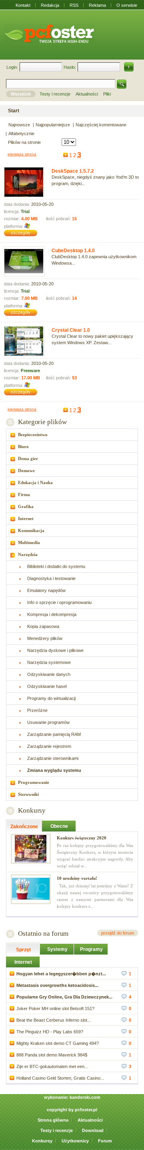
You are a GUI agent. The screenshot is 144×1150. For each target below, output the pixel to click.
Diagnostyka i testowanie (51, 578)
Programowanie (33, 782)
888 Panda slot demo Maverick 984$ (51, 1054)
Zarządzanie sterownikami (52, 758)
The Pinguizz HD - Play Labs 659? (49, 1031)
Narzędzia (28, 554)
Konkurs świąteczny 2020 (81, 837)
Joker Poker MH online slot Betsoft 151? (55, 1008)
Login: (12, 67)
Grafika (26, 506)
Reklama (97, 5)
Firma (24, 494)
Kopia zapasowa (43, 626)
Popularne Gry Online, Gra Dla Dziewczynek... (64, 997)
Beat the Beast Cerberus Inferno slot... (53, 1020)
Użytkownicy (75, 1140)
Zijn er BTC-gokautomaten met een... (52, 1066)
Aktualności (90, 1120)
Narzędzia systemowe (49, 662)
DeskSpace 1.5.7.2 (73, 171)
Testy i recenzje (56, 1130)
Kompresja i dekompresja (51, 614)
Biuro (23, 446)
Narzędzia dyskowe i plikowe (55, 650)
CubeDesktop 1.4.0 (73, 250)
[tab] (72, 434)
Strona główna (53, 1120)
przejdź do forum (117, 933)
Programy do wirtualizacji (51, 698)
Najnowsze (19, 124)
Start (13, 111)
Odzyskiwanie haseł (46, 686)
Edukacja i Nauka (35, 482)
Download (93, 1130)
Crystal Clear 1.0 (71, 330)
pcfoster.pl (86, 1109)
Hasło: (70, 67)
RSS (74, 5)
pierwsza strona (22, 154)
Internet (26, 518)
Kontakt (23, 5)
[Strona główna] (49, 33)
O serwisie (126, 5)
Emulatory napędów (46, 590)
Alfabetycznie (21, 133)
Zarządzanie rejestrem (49, 746)
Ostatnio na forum (43, 933)
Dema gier (28, 458)
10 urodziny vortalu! (77, 878)
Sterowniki (28, 794)
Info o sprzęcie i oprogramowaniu (59, 602)
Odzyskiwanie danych (48, 674)
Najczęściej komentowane (101, 124)
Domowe (26, 470)
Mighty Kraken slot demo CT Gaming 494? (57, 1043)
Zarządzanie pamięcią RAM (54, 734)
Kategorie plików (42, 422)
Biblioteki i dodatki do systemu (56, 566)
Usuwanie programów (48, 722)
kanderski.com (85, 1097)
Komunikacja (31, 530)
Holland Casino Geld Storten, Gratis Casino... (60, 1078)
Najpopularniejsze (53, 124)
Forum (105, 1140)
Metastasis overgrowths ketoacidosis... (57, 985)
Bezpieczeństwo (33, 434)
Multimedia (29, 542)
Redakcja (50, 5)
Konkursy (32, 810)
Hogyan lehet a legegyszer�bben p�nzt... (61, 973)
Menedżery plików (44, 638)
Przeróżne (37, 710)
